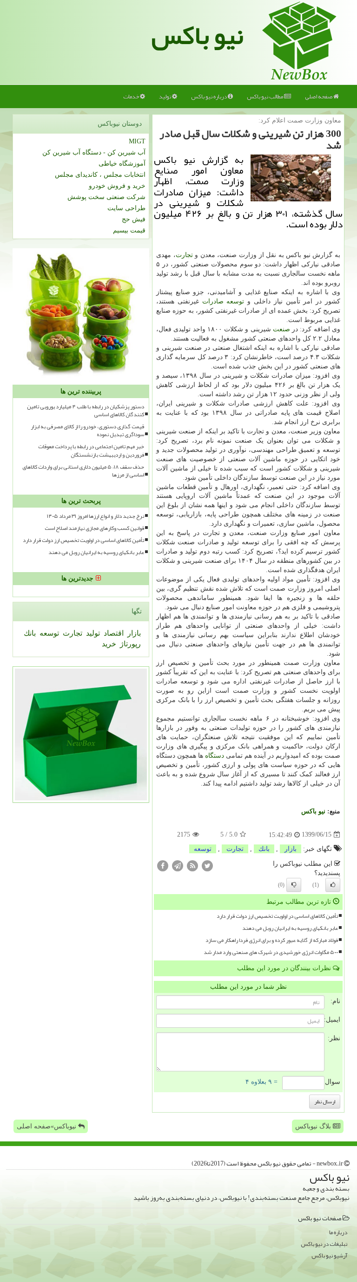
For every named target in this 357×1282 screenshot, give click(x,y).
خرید (109, 644)
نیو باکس (198, 35)
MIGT (137, 141)
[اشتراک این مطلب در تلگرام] (177, 865)
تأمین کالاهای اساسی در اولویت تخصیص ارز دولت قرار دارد (277, 916)
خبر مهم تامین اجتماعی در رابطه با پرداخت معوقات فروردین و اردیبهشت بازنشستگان (91, 450)
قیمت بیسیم (129, 230)
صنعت (281, 329)
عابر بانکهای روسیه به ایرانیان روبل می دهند (290, 928)
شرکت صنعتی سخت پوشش (106, 196)
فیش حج (133, 219)
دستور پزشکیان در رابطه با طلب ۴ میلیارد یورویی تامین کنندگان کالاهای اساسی (85, 410)
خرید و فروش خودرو (117, 185)
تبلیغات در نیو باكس (324, 1244)
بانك (264, 848)
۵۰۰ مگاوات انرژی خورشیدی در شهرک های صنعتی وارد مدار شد (271, 952)
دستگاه (214, 755)
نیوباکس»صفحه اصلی (47, 1126)
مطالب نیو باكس (265, 96)
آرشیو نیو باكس (329, 1255)
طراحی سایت (126, 208)
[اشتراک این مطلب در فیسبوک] (162, 865)
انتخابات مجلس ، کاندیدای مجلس (100, 174)
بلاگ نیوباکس (314, 1126)
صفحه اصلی (319, 96)
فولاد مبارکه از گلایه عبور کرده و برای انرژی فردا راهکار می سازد (271, 940)
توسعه (235, 301)
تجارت (184, 254)
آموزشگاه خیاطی (122, 163)
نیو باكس (313, 811)
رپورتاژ (129, 644)
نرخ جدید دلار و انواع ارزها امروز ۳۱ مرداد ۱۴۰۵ (95, 516)
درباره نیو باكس (209, 96)
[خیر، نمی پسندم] (293, 885)
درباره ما (338, 1232)
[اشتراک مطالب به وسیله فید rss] (192, 865)
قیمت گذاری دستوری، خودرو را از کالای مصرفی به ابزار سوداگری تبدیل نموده (87, 430)
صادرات (213, 301)
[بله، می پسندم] (332, 885)
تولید (165, 96)
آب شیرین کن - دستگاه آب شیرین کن (93, 152)
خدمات (131, 96)
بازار (290, 848)
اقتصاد (113, 633)
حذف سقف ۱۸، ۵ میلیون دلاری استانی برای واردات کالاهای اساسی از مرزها (83, 471)
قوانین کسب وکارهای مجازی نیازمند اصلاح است (94, 528)
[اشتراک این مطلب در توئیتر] (207, 865)
